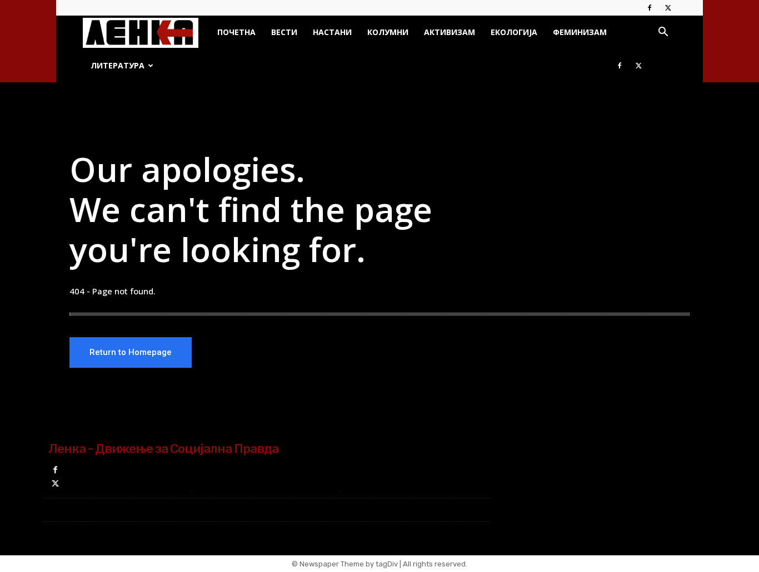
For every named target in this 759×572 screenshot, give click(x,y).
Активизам (449, 32)
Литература (117, 65)
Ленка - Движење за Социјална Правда (163, 448)
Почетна (236, 32)
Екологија (514, 32)
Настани (332, 32)
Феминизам (580, 32)
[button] (663, 33)
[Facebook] (649, 8)
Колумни (387, 32)
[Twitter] (668, 8)
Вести (284, 32)
